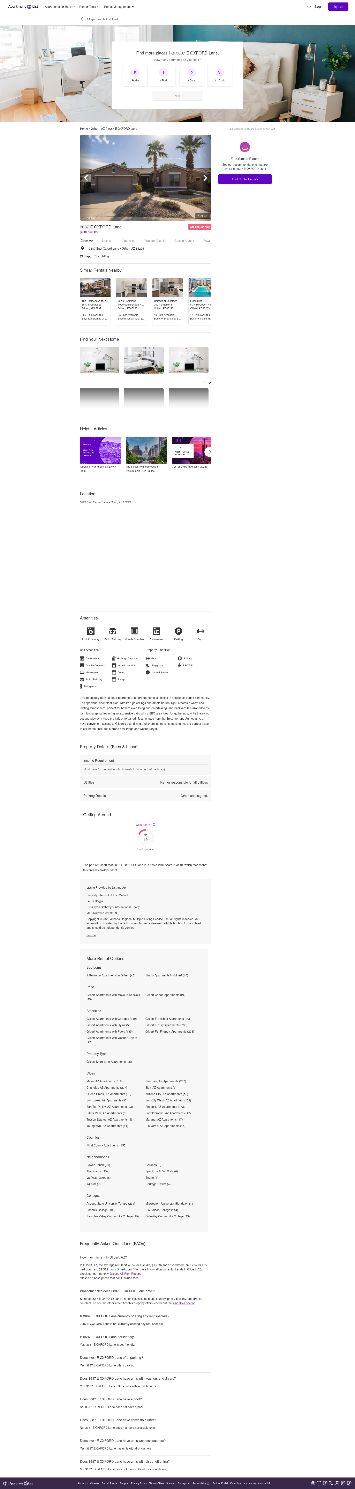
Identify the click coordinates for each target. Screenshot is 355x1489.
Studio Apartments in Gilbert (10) (166, 975)
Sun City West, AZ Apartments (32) (168, 1100)
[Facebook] (325, 1483)
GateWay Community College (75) (167, 1216)
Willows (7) (93, 1184)
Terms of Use (156, 1483)
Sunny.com (184, 1483)
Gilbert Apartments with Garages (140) (111, 1019)
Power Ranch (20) (98, 1165)
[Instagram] (343, 1483)
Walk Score (144, 825)
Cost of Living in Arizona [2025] (189, 466)
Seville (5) (151, 1177)
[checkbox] (135, 75)
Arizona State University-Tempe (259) (110, 1203)
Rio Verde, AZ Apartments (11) (165, 1126)
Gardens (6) (153, 1165)
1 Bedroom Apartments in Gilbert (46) (110, 975)
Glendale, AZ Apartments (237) (165, 1081)
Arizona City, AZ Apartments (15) (166, 1094)
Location (107, 241)
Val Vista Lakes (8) (98, 1177)
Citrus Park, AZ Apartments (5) (106, 1113)
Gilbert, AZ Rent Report (124, 1273)
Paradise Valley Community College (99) (112, 1216)
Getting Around (184, 241)
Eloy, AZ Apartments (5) (160, 1087)
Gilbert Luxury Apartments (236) (166, 1025)
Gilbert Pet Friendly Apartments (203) (169, 1031)
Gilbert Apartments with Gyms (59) (108, 1025)
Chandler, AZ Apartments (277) (106, 1087)
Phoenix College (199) (100, 1210)
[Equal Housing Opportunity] (313, 1483)
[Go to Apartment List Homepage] (23, 6)
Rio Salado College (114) (161, 1210)
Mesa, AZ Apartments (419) (104, 1081)
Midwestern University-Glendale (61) (169, 1203)
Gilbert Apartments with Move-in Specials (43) (113, 997)
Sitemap (170, 1483)
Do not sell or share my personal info (250, 1483)
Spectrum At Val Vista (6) (161, 1171)
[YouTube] (337, 1483)
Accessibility (199, 1483)
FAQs (207, 241)
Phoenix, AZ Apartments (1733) (166, 1107)
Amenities (128, 241)
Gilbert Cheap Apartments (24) (165, 995)
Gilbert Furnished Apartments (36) (167, 1019)
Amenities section (184, 1303)
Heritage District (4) (158, 1184)
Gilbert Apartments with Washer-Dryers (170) (111, 1040)
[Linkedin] (319, 1483)
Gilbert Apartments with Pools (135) (109, 1031)
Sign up (338, 7)
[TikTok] (349, 1483)
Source (91, 935)
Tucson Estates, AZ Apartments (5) (109, 1119)
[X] (331, 1483)
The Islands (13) (97, 1171)
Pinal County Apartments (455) (106, 1145)
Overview (87, 240)
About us (83, 1483)
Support (124, 1483)
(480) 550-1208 (90, 232)
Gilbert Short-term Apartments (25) (109, 1061)
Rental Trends (109, 1483)
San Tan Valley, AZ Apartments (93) (109, 1107)
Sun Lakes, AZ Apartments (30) (107, 1100)
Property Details (154, 241)
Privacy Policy (139, 1483)
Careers (94, 1483)
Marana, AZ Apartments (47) (164, 1119)
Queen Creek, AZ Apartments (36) (108, 1094)
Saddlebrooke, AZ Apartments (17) (168, 1113)
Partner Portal (220, 1483)
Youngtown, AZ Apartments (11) (107, 1126)
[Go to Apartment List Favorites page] (309, 7)
